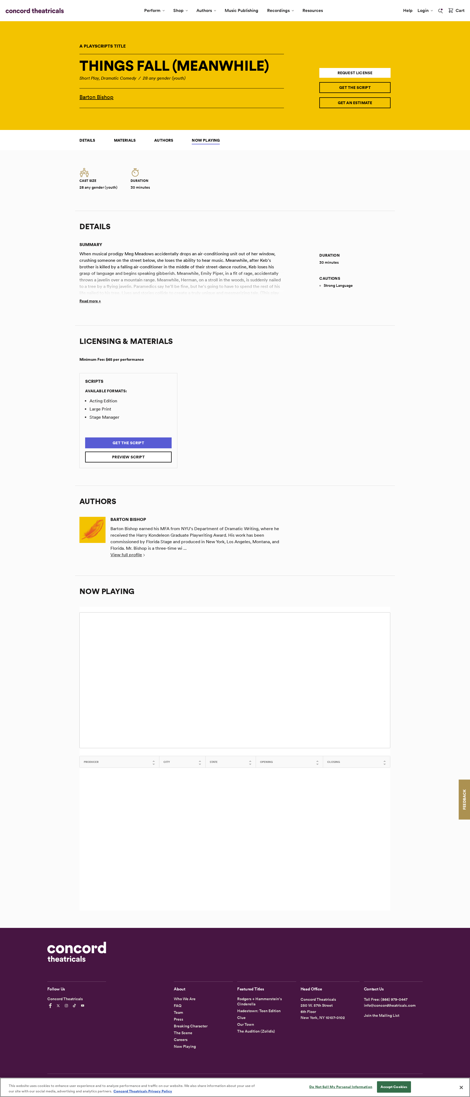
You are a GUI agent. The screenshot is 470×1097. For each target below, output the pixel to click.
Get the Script (355, 87)
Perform (152, 10)
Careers (181, 1039)
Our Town (245, 1024)
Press (178, 1019)
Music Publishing (241, 10)
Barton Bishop (96, 97)
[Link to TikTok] (75, 1005)
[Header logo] (33, 10)
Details (87, 140)
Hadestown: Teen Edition (259, 1011)
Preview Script (128, 457)
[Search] (441, 11)
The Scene (183, 1033)
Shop (178, 10)
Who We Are (185, 999)
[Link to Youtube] (83, 1005)
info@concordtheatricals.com (390, 1005)
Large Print (100, 409)
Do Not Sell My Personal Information (340, 1087)
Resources (312, 10)
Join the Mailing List (381, 1015)
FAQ (177, 1005)
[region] (235, 1087)
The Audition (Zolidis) (256, 1031)
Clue (241, 1017)
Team (178, 1012)
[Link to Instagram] (67, 1005)
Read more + (90, 301)
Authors (204, 10)
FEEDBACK (464, 799)
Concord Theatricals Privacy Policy (142, 1091)
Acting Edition (103, 400)
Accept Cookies (394, 1087)
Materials (125, 140)
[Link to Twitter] (59, 1005)
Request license (355, 73)
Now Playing (206, 140)
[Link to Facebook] (51, 1005)
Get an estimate (355, 103)
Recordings (278, 10)
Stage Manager (104, 417)
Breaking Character (191, 1026)
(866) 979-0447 (394, 999)
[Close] (461, 1087)
